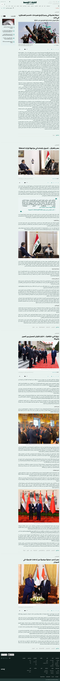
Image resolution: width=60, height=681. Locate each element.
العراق (33, 327)
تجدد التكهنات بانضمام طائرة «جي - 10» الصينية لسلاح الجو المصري (7, 31)
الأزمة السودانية (41, 648)
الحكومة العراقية (42, 327)
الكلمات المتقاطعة (29, 670)
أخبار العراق (48, 327)
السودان (33, 648)
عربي (58, 1)
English (56, 1)
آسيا (52, 663)
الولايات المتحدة (51, 660)
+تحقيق (47, 673)
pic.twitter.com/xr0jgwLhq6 (47, 207)
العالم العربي (57, 12)
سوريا (54, 135)
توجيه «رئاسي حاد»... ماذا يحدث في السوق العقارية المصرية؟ (7, 38)
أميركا (24, 550)
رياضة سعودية (51, 670)
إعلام (36, 664)
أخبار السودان (48, 648)
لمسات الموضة (57, 673)
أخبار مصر (53, 327)
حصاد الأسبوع (46, 670)
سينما (36, 663)
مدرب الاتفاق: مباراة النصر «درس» (50, 8)
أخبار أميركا (35, 550)
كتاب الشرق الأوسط (45, 663)
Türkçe (54, 1)
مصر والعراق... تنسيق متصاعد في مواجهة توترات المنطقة (39, 148)
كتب (36, 660)
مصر (37, 327)
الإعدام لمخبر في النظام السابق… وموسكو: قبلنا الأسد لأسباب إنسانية (7, 35)
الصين (28, 550)
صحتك (30, 660)
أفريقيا (52, 664)
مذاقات (58, 670)
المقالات (47, 660)
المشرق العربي (56, 664)
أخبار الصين (48, 550)
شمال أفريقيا (56, 663)
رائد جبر (55, 45)
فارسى (50, 1)
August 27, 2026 (32, 210)
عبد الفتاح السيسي (42, 550)
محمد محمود (54, 178)
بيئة (30, 663)
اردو (51, 1)
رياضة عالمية (52, 673)
